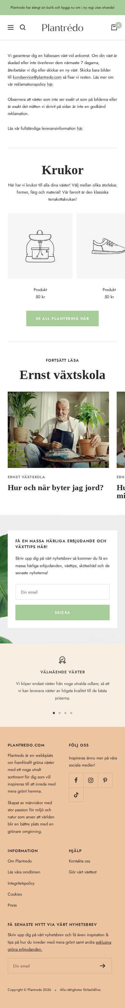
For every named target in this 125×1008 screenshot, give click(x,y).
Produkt (40, 290)
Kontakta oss (79, 861)
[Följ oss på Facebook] (76, 780)
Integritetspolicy (21, 883)
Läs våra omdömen (24, 872)
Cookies (15, 894)
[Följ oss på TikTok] (76, 794)
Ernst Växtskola (26, 477)
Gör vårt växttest (82, 872)
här (49, 84)
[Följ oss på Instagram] (90, 780)
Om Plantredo (20, 861)
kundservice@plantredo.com (37, 77)
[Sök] (23, 27)
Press (12, 905)
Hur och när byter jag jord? (56, 487)
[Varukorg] (114, 27)
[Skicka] (102, 966)
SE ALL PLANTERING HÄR (62, 318)
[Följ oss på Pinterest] (105, 780)
